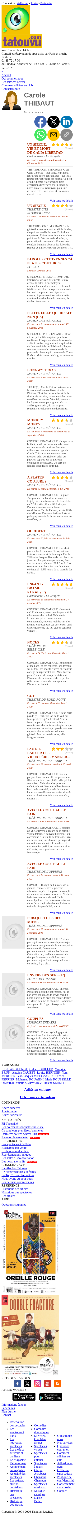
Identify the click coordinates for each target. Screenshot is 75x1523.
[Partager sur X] (53, 122)
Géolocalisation (25, 1158)
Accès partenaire (12, 1114)
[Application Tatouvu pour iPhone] (24, 1401)
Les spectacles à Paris (17, 1432)
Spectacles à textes (40, 1465)
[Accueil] (16, 32)
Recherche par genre (14, 1147)
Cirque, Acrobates (40, 1472)
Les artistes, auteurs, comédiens (17, 1484)
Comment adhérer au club (17, 85)
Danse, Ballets (38, 1499)
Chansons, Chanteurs (40, 1478)
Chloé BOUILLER (41, 1069)
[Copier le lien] (66, 135)
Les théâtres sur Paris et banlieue (17, 1453)
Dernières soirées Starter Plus (19, 1134)
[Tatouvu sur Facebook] (17, 1386)
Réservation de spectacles (18, 1423)
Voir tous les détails (61, 200)
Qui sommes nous (12, 78)
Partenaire (46, 3)
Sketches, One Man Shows (40, 1439)
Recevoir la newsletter (15, 1137)
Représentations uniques (16, 1154)
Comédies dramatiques (41, 1430)
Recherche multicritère (15, 1151)
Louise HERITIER (48, 1072)
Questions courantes (14, 1204)
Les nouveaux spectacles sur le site (23, 1127)
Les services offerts (13, 82)
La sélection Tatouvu (14, 1168)
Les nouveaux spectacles (16, 1443)
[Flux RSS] (56, 1386)
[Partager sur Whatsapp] (40, 135)
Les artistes (8, 1195)
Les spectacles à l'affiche (16, 1144)
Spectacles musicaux (40, 1485)
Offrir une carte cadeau (37, 1097)
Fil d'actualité (10, 1123)
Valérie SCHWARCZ (29, 1082)
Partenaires (8, 1408)
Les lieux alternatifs (13, 1161)
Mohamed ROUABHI (30, 1079)
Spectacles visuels (40, 1447)
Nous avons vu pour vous (17, 1178)
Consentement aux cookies (65, 1485)
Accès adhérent (11, 1108)
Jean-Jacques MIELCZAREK (35, 1076)
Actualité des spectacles (18, 1475)
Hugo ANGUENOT (15, 1069)
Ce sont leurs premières (16, 1130)
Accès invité (9, 1111)
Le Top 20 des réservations (18, 1175)
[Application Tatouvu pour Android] (51, 1401)
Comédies (40, 1425)
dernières (37, 1130)
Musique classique (39, 1492)
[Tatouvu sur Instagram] (36, 1386)
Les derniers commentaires (18, 1182)
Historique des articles (15, 1189)
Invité (34, 3)
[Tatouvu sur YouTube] (46, 1386)
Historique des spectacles (17, 1192)
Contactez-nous (11, 88)
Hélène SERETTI (55, 1082)
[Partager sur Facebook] (40, 122)
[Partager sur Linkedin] (66, 122)
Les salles (7, 1158)
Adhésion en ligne (37, 1089)
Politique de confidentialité (65, 1478)
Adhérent (22, 3)
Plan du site (9, 1411)
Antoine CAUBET (23, 1072)
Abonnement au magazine (18, 1468)
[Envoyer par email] (53, 135)
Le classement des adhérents (19, 1171)
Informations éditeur (14, 1404)
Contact (6, 1415)
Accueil (6, 75)
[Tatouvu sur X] (26, 1386)
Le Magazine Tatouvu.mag (18, 1461)
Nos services (65, 1442)
